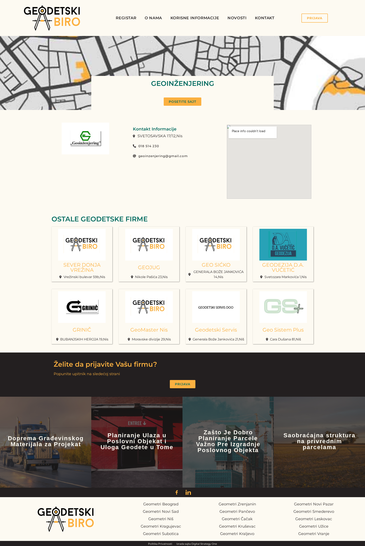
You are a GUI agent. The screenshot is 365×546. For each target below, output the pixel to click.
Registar (126, 18)
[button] (182, 101)
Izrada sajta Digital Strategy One (196, 543)
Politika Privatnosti (160, 543)
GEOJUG (149, 267)
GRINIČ (82, 330)
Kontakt (264, 18)
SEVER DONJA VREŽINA (82, 267)
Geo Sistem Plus (283, 330)
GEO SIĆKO (216, 265)
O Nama (153, 18)
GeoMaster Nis (149, 330)
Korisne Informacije (194, 18)
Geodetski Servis (216, 330)
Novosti (237, 18)
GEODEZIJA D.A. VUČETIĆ (283, 267)
